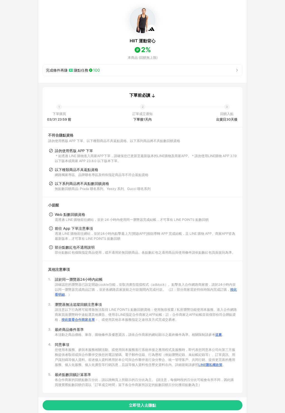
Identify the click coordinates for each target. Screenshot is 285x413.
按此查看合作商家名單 (78, 319)
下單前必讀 (139, 95)
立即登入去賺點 (142, 405)
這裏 (218, 335)
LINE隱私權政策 (210, 365)
